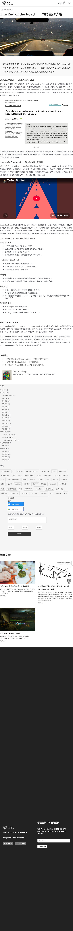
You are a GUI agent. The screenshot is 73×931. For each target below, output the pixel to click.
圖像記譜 (4, 398)
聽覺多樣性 (49, 489)
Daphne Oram (45, 471)
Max (54, 471)
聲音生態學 (28, 489)
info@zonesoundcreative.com (13, 838)
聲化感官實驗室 (4, 443)
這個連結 (65, 233)
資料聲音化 (10, 10)
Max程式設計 (6, 437)
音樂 (65, 493)
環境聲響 (43, 484)
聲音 (20, 489)
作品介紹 (3, 10)
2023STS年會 (5, 471)
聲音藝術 (4, 418)
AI (13, 471)
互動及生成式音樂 (7, 395)
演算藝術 (4, 407)
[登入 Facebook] (9, 504)
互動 (2, 479)
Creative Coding (7, 434)
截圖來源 (36, 147)
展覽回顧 (4, 446)
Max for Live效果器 (10, 440)
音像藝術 (4, 429)
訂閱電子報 (42, 846)
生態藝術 (4, 409)
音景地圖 (58, 493)
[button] (69, 3)
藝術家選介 (5, 423)
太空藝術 (4, 401)
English (2, 390)
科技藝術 (63, 484)
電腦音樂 (44, 493)
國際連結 (4, 451)
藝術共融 (4, 420)
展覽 (2, 484)
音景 (51, 493)
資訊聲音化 (25, 493)
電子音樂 (34, 493)
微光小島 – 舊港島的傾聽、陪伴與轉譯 (14, 586)
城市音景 (40, 479)
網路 (2, 489)
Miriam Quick (34, 326)
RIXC (20, 475)
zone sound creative (61, 475)
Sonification (29, 475)
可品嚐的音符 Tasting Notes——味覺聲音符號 (21, 362)
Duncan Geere (21, 326)
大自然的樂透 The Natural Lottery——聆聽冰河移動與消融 (26, 359)
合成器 (24, 479)
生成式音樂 (53, 484)
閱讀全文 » (3, 596)
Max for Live (5, 475)
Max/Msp (62, 471)
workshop (47, 475)
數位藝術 (26, 484)
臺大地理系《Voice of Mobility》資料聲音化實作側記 (24, 365)
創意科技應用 (4, 432)
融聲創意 (4, 493)
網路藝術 (4, 412)
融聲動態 (2, 448)
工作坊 (10, 484)
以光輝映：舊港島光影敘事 (10, 633)
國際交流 (32, 479)
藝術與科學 (59, 489)
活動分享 (4, 460)
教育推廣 (4, 457)
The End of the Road (8, 166)
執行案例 (4, 454)
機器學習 (4, 404)
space (39, 475)
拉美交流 (17, 484)
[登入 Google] (9, 509)
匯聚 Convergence (13, 479)
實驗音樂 (64, 479)
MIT (13, 475)
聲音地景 (4, 415)
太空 (48, 479)
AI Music (20, 471)
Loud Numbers (24, 166)
